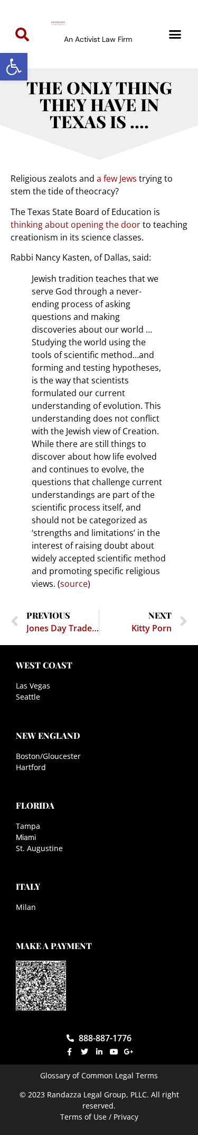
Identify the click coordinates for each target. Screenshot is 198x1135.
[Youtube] (114, 1051)
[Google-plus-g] (128, 1051)
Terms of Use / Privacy (99, 1117)
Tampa (28, 826)
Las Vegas (33, 686)
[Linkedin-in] (99, 1051)
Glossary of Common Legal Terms (99, 1075)
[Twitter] (84, 1051)
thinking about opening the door (75, 224)
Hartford (31, 767)
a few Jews (117, 178)
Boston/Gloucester (48, 756)
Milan (26, 907)
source (74, 583)
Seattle (28, 697)
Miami (26, 837)
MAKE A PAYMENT (54, 945)
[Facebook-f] (69, 1051)
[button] (13, 67)
